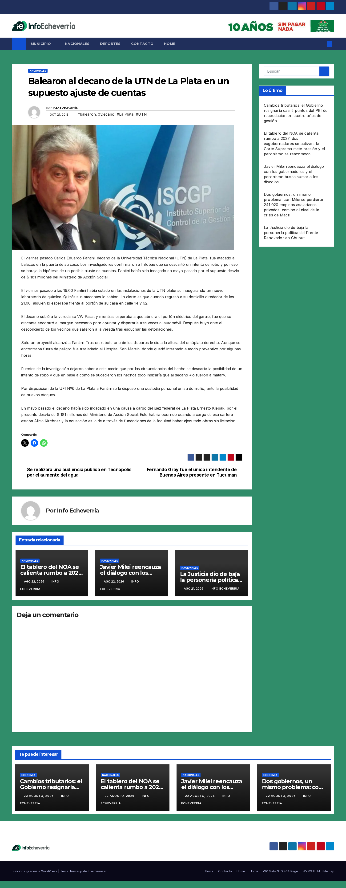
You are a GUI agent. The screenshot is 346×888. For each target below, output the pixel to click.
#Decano (106, 114)
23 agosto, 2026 (39, 796)
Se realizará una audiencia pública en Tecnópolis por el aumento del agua (79, 472)
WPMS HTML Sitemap (318, 871)
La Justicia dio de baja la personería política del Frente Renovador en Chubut (291, 232)
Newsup (76, 871)
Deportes (110, 44)
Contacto (142, 44)
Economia (28, 775)
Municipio (41, 44)
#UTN (141, 114)
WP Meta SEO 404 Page (280, 871)
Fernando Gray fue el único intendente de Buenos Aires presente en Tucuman (192, 472)
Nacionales (77, 44)
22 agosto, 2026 (120, 796)
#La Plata (125, 114)
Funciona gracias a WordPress (35, 871)
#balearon (86, 114)
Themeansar (97, 871)
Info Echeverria (65, 108)
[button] (322, 43)
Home (169, 44)
